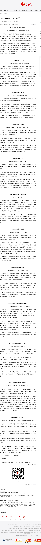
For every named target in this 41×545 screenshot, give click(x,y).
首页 (1, 10)
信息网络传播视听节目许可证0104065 (7, 532)
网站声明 (36, 524)
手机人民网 (11, 519)
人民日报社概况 (7, 524)
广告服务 (23, 524)
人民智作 (24, 519)
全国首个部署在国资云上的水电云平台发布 (10, 501)
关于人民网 (12, 524)
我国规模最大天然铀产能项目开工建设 (9, 492)
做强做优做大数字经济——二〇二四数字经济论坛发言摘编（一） (17, 462)
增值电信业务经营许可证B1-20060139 (21, 530)
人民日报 (2, 519)
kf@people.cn (17, 528)
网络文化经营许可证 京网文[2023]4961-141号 (21, 532)
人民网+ (6, 519)
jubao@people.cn (37, 526)
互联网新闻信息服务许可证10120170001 (7, 530)
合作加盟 (26, 524)
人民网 (1, 13)
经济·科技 (5, 13)
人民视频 (19, 519)
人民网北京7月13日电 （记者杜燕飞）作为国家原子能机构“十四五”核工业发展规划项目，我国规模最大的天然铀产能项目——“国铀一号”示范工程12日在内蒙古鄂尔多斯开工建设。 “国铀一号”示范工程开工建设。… (18, 495)
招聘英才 (19, 524)
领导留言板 (15, 519)
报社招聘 (16, 524)
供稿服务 (29, 524)
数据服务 (33, 524)
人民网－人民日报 (14, 24)
